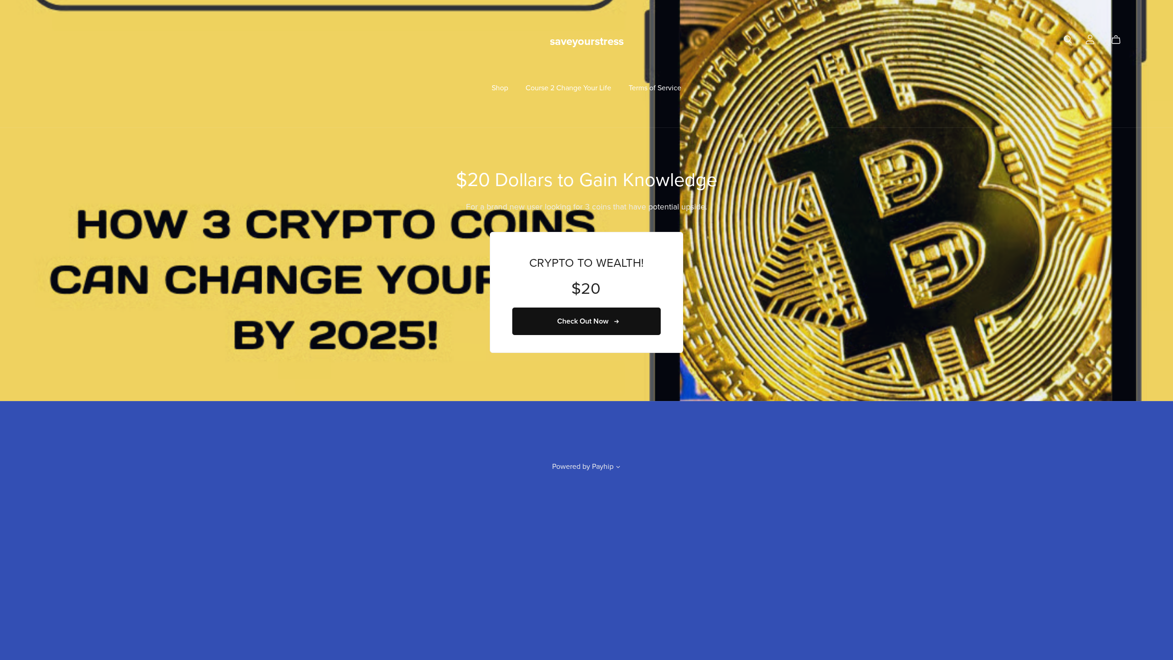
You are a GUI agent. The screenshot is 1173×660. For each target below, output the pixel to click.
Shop (500, 87)
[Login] (1090, 39)
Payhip (603, 466)
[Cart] (1119, 39)
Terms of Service (655, 87)
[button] (618, 468)
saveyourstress (587, 41)
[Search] (1068, 39)
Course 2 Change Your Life (568, 87)
